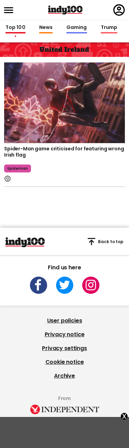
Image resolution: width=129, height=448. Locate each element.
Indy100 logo (65, 10)
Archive (64, 376)
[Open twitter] (64, 285)
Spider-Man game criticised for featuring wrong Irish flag (64, 151)
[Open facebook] (38, 285)
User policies (64, 321)
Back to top (110, 242)
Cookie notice (64, 362)
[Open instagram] (90, 285)
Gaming (76, 27)
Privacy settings (64, 348)
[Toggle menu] (10, 10)
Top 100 (15, 27)
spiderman (17, 168)
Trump (109, 27)
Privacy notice (65, 334)
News (46, 27)
